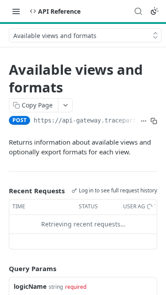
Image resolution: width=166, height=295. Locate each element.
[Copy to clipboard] (154, 121)
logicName (30, 286)
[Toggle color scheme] (154, 11)
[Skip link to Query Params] (2, 268)
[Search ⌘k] (138, 11)
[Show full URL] (143, 121)
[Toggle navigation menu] (16, 11)
